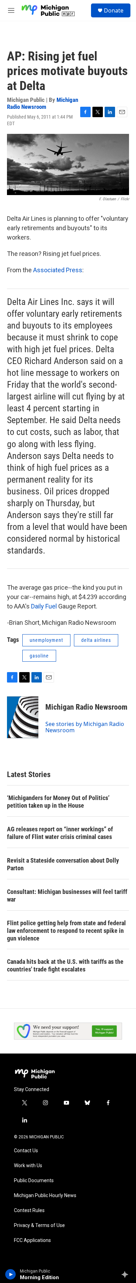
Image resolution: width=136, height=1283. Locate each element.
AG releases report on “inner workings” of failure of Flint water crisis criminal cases (60, 832)
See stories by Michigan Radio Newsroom (84, 727)
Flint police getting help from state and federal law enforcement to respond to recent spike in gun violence (66, 930)
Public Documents (34, 1180)
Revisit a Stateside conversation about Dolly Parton (63, 864)
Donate (113, 10)
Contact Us (26, 1150)
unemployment (46, 640)
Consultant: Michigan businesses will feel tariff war (67, 895)
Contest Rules (29, 1210)
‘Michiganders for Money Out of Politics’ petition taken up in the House (58, 801)
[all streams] (127, 1274)
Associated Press (57, 270)
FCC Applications (32, 1240)
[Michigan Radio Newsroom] (22, 717)
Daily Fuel (44, 606)
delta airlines (96, 640)
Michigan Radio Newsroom (42, 103)
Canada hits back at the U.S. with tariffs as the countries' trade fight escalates (65, 965)
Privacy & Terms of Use (39, 1225)
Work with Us (28, 1165)
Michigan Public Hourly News (45, 1195)
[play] (10, 1274)
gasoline (39, 656)
